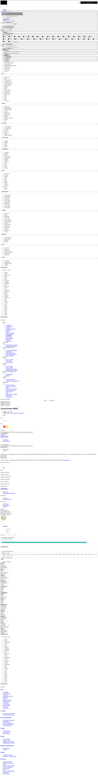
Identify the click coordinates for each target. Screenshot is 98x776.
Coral (6, 303)
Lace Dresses (7, 81)
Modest (6, 87)
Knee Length (7, 202)
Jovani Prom (9, 335)
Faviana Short (9, 351)
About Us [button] (5, 526)
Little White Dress (8, 84)
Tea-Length (7, 206)
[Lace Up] (4, 584)
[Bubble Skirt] (5, 576)
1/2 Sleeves (7, 247)
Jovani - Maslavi (9, 362)
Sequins (6, 167)
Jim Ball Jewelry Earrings (11, 346)
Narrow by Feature (7, 48)
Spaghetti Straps (8, 263)
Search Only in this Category (8, 26)
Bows (6, 155)
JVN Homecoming (10, 355)
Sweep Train (7, 204)
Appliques (7, 152)
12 (44, 36)
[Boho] (4, 571)
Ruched (6, 119)
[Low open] (4, 585)
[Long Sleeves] (5, 625)
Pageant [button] (5, 363)
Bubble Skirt (7, 106)
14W (10, 39)
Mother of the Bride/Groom (10, 65)
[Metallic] (2, 589)
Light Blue (7, 282)
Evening (6, 60)
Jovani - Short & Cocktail (11, 354)
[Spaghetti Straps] (4, 631)
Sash (6, 166)
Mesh (6, 180)
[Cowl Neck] (4, 611)
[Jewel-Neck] (4, 615)
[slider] (88, 542)
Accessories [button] (5, 342)
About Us (5, 497)
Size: (2, 417)
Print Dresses (7, 89)
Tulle (6, 189)
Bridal (6, 53)
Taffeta (6, 187)
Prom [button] (4, 322)
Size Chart (3, 434)
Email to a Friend (4, 437)
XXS (74, 39)
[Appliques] (4, 593)
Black (6, 310)
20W (29, 39)
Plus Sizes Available (9, 118)
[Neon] (2, 590)
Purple (6, 287)
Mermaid (6, 240)
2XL (11, 41)
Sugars (7, 387)
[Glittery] (2, 588)
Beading (6, 153)
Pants (6, 88)
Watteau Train (7, 207)
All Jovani (8, 327)
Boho (6, 78)
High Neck (7, 216)
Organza (6, 182)
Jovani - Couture (9, 367)
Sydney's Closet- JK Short (11, 389)
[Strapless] (4, 632)
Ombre (6, 145)
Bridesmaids (7, 54)
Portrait (6, 223)
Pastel (6, 146)
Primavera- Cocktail (10, 385)
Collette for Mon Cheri (10, 329)
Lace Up (6, 129)
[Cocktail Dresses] (6, 567)
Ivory (6, 304)
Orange (6, 301)
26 (80, 36)
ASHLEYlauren (9, 326)
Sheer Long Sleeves (9, 252)
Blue (6, 285)
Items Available (6, 441)
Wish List (5, 506)
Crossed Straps (8, 128)
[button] (4, 9)
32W (68, 39)
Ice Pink (6, 292)
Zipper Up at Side (8, 135)
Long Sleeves (7, 250)
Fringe (6, 162)
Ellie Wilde (8, 330)
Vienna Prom (8, 341)
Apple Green (7, 275)
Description (5, 439)
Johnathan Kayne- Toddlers (11, 370)
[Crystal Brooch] (4, 597)
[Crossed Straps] (4, 583)
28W (55, 39)
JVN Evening (9, 361)
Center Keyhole (8, 109)
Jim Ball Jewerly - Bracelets (12, 345)
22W (36, 39)
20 (64, 36)
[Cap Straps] (4, 629)
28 (85, 36)
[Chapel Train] (3, 608)
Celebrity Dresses (8, 108)
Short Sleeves (7, 253)
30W (61, 39)
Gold (6, 307)
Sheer (6, 132)
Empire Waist (7, 239)
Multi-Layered (8, 113)
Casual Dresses (8, 55)
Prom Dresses (7, 67)
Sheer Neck (7, 227)
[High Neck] (4, 614)
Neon (6, 143)
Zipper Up (7, 133)
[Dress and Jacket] (4, 572)
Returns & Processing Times (9, 493)
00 (10, 36)
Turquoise (7, 280)
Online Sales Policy (5, 436)
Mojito (6, 273)
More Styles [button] (5, 382)
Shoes (7, 393)
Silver (6, 313)
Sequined (6, 185)
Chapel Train (7, 197)
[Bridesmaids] (6, 565)
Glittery (6, 141)
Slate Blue (7, 283)
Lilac (6, 289)
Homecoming (7, 64)
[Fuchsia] (4, 426)
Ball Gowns (7, 77)
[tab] (50, 332)
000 (5, 36)
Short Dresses (7, 94)
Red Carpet (7, 69)
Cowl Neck (7, 213)
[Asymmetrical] (3, 606)
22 (70, 36)
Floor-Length (7, 200)
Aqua (6, 279)
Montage (8, 375)
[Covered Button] (4, 582)
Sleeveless (7, 254)
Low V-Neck (7, 219)
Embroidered (7, 158)
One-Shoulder (7, 222)
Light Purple (7, 290)
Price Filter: (5, 27)
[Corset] (5, 579)
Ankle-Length (7, 195)
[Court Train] (3, 609)
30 (91, 36)
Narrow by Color (6, 270)
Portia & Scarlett (9, 338)
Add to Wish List (4, 433)
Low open (7, 130)
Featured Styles (9, 397)
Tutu (5, 99)
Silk (5, 186)
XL (5, 41)
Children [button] (5, 377)
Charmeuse (7, 173)
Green (6, 276)
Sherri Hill (8, 339)
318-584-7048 (89, 2)
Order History (6, 505)
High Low (7, 112)
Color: (2, 423)
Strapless (6, 229)
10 (38, 36)
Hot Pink (6, 294)
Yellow (6, 272)
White (6, 314)
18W (23, 39)
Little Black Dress (8, 82)
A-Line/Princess (8, 237)
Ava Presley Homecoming (11, 350)
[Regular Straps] (4, 630)
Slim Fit (6, 241)
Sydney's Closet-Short (10, 390)
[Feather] (3, 602)
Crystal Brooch (8, 156)
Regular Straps (8, 262)
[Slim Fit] (4, 621)
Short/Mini (7, 203)
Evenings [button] (5, 357)
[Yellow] (7, 426)
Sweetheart (7, 230)
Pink (6, 293)
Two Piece (7, 100)
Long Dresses (7, 85)
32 (5, 39)
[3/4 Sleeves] (5, 624)
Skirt (6, 95)
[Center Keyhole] (5, 578)
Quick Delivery (20, 413)
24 (75, 36)
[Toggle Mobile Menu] (1, 521)
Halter (6, 215)
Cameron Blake (9, 374)
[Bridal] (6, 564)
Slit (5, 120)
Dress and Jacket (8, 80)
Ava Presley (8, 325)
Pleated (6, 116)
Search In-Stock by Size (8, 33)
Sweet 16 (6, 71)
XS (80, 39)
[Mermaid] (4, 619)
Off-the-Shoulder (8, 220)
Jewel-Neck (7, 217)
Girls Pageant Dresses (9, 62)
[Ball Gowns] (4, 570)
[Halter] (4, 612)
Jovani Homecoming (10, 353)
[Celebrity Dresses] (5, 577)
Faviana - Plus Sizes (10, 333)
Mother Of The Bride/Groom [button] (9, 371)
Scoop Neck (7, 226)
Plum (6, 299)
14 (49, 36)
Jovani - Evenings (9, 359)
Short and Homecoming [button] (8, 347)
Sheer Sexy (7, 92)
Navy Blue (7, 286)
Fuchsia (6, 296)
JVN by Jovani (9, 337)
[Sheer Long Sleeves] (5, 627)
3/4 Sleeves (7, 249)
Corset (6, 111)
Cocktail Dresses (8, 57)
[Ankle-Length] (3, 605)
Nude (6, 306)
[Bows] (4, 596)
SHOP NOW (3, 11)
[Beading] (4, 595)
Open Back (7, 115)
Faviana (7, 331)
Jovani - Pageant (9, 366)
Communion (7, 58)
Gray (6, 311)
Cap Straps (7, 260)
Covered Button (8, 126)
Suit (5, 96)
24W (42, 39)
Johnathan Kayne (9, 334)
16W (17, 39)
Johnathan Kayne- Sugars (11, 369)
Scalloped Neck (8, 224)
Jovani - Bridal (9, 391)
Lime (6, 278)
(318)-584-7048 (4, 488)
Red (5, 300)
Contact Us (5, 491)
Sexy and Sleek (8, 91)
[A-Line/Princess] (4, 617)
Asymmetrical (7, 196)
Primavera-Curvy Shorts (11, 386)
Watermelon (7, 297)
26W (49, 39)
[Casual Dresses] (6, 566)
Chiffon (6, 175)
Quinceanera (7, 68)
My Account (5, 503)
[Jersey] (3, 603)
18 (59, 36)
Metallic (6, 142)
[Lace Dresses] (4, 573)
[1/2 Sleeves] (5, 623)
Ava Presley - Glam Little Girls (12, 381)
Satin (6, 183)
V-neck (6, 231)
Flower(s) (7, 160)
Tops (6, 98)
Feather (6, 159)
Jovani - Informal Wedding (11, 394)
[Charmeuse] (3, 599)
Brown (6, 308)
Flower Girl (7, 61)
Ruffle (6, 165)
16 (54, 36)
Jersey (6, 178)
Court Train (7, 199)
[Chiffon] (3, 601)
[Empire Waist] (4, 618)
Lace (6, 163)
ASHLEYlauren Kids (10, 379)
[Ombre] (2, 591)
